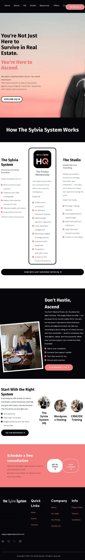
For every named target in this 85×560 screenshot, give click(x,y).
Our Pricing (55, 520)
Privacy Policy (77, 507)
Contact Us (56, 526)
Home (33, 512)
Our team (55, 513)
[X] (14, 541)
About (53, 507)
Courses (34, 525)
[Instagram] (9, 541)
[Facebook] (3, 541)
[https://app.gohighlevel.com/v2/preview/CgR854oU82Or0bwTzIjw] (15, 501)
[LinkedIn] (20, 541)
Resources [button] (45, 5)
